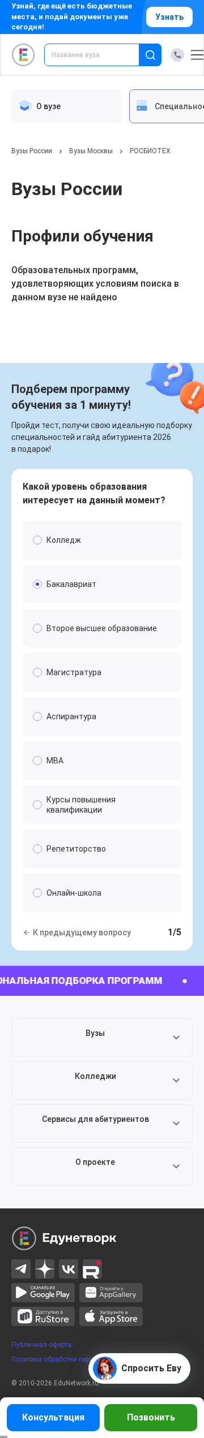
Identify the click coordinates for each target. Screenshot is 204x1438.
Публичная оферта (41, 1345)
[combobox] (99, 55)
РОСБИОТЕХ (150, 151)
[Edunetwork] (23, 55)
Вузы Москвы (91, 151)
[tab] (66, 106)
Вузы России (31, 151)
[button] (102, 1037)
